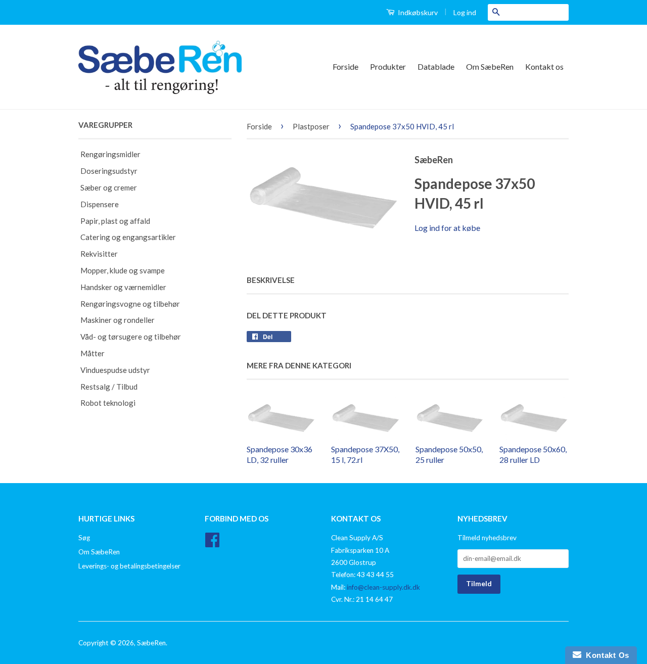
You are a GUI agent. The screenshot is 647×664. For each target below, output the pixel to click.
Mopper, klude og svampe (122, 270)
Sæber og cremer (108, 187)
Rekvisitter (99, 253)
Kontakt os (544, 66)
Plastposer (311, 126)
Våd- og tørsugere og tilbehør (130, 336)
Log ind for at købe (447, 227)
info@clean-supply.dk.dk (383, 587)
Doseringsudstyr (108, 170)
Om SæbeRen (490, 66)
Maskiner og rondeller (117, 319)
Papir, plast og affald (115, 220)
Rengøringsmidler (110, 154)
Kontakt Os (605, 655)
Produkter (388, 66)
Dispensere (99, 204)
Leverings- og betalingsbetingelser (129, 566)
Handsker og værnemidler (123, 287)
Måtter (92, 353)
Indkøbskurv (417, 12)
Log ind (464, 12)
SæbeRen (151, 643)
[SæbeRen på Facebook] (212, 543)
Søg (84, 538)
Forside (345, 66)
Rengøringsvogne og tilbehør (130, 303)
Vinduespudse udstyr (115, 369)
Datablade (436, 66)
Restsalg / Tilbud (108, 386)
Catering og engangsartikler (128, 237)
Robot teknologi (107, 402)
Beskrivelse (271, 279)
